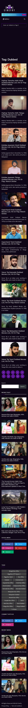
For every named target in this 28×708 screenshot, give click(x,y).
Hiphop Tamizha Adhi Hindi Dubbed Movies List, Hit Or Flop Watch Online (14, 82)
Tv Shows (14, 609)
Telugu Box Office (8, 606)
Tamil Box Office (8, 603)
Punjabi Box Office (9, 600)
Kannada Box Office (8, 588)
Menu (6, 19)
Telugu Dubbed (21, 606)
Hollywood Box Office (19, 586)
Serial (22, 600)
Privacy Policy (5, 705)
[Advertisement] (14, 42)
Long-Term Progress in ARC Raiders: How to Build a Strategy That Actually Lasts (14, 508)
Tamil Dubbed (20, 603)
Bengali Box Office (14, 571)
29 (17, 376)
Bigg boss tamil (8, 577)
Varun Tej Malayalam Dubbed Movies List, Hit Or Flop (13, 332)
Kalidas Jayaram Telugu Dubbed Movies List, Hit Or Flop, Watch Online (12, 179)
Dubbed (7, 580)
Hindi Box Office (20, 583)
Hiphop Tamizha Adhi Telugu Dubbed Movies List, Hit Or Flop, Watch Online (13, 115)
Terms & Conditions (17, 705)
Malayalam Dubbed (14, 594)
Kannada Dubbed (20, 588)
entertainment (19, 580)
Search (4, 383)
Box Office (21, 577)
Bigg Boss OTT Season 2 (14, 574)
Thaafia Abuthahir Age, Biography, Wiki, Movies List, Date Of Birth (13, 437)
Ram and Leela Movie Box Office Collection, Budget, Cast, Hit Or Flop (13, 531)
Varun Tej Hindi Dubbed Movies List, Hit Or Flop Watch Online (14, 302)
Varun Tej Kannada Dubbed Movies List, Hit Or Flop (12, 273)
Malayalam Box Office (14, 591)
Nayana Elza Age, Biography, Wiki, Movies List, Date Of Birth (13, 415)
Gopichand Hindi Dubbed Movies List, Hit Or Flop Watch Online (13, 212)
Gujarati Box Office (8, 583)
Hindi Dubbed (6, 586)
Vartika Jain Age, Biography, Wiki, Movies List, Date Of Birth (13, 460)
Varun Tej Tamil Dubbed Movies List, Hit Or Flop (14, 360)
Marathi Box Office (14, 597)
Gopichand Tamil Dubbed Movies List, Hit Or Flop (11, 243)
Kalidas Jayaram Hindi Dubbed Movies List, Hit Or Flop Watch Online (14, 147)
